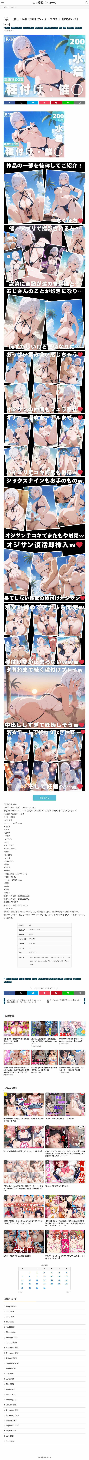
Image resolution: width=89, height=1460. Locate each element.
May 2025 (10, 1384)
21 (22, 1284)
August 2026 (11, 1306)
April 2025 (10, 1389)
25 (52, 1284)
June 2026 (10, 1317)
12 (59, 1276)
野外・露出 (78, 27)
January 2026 (11, 1342)
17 (44, 1280)
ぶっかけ (25, 27)
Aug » (69, 1292)
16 (37, 1280)
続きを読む (44, 798)
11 (52, 1276)
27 (67, 1284)
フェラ (20, 27)
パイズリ (13, 27)
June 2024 (10, 1441)
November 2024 (12, 1415)
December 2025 (12, 1348)
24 (44, 1284)
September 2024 (12, 1425)
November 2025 (12, 1353)
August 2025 (11, 1368)
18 (52, 1280)
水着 (64, 27)
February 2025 (11, 1400)
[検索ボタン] (86, 2)
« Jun (20, 1292)
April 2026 (10, 1327)
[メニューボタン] (2, 2)
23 (37, 1284)
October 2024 (11, 1420)
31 (44, 1288)
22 (30, 1284)
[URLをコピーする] (79, 102)
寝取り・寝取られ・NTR (51, 27)
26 (59, 1284)
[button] (9, 102)
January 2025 (11, 1405)
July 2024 (10, 1436)
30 (37, 1288)
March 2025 (10, 1394)
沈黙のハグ (71, 27)
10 (44, 1276)
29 (30, 1288)
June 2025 (10, 1379)
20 (67, 1280)
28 (22, 1288)
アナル (8, 27)
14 (22, 1280)
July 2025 (10, 1374)
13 (67, 1276)
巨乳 (60, 27)
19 (59, 1280)
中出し (32, 27)
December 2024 (12, 1410)
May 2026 (10, 1322)
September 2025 (12, 1363)
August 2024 (11, 1431)
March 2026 (10, 1332)
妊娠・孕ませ (38, 27)
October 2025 (11, 1358)
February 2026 (11, 1337)
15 (30, 1280)
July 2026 (10, 1311)
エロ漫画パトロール (44, 2)
